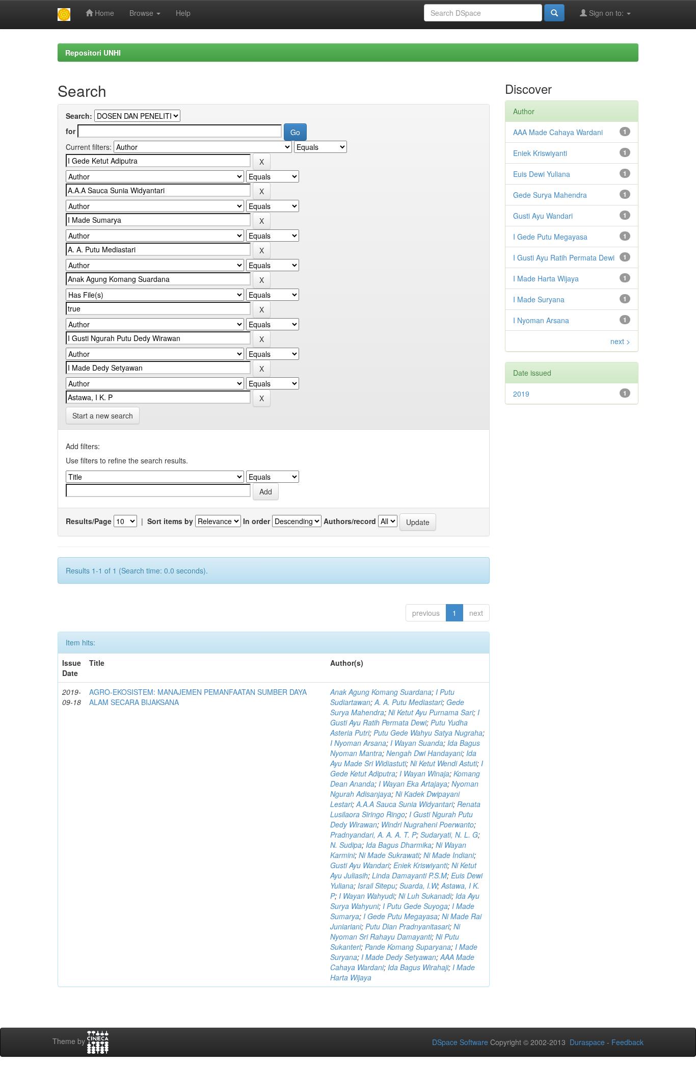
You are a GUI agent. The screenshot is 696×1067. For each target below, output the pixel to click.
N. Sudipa (346, 845)
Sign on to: (606, 13)
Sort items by (170, 521)
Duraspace (587, 1042)
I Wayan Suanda (416, 743)
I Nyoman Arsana (358, 743)
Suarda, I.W (418, 885)
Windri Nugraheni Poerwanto (427, 824)
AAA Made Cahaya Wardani (558, 132)
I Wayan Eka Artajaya (413, 783)
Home (103, 13)
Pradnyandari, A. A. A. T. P (373, 834)
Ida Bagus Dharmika (399, 845)
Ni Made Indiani (448, 855)
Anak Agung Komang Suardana (381, 692)
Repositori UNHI (93, 52)
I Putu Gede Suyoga (415, 906)
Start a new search (102, 415)
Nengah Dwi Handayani (424, 753)
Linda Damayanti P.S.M (409, 875)
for (70, 131)
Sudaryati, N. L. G (449, 834)
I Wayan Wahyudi (366, 896)
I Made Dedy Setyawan (398, 957)
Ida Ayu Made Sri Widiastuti (403, 758)
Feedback (627, 1042)
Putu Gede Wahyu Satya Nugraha (428, 732)
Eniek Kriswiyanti (420, 865)
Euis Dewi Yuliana (541, 174)
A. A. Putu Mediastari (408, 702)
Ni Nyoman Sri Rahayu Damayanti (395, 931)
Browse (142, 13)
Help (183, 13)
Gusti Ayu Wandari (359, 865)
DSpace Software (460, 1042)
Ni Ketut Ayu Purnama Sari (430, 712)
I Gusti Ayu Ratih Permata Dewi (404, 717)
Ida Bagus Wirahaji (418, 967)
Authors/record (350, 521)
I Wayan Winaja (424, 773)
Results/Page (89, 521)
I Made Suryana (539, 299)
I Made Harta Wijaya (546, 278)
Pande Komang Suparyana (408, 947)
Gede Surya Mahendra (550, 195)
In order (256, 521)
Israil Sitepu (376, 885)
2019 (521, 393)
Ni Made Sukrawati (389, 855)
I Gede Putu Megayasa (400, 916)
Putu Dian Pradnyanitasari (407, 926)
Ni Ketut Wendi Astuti (443, 763)
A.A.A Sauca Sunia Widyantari (404, 804)
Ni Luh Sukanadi (424, 896)
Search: (79, 116)
